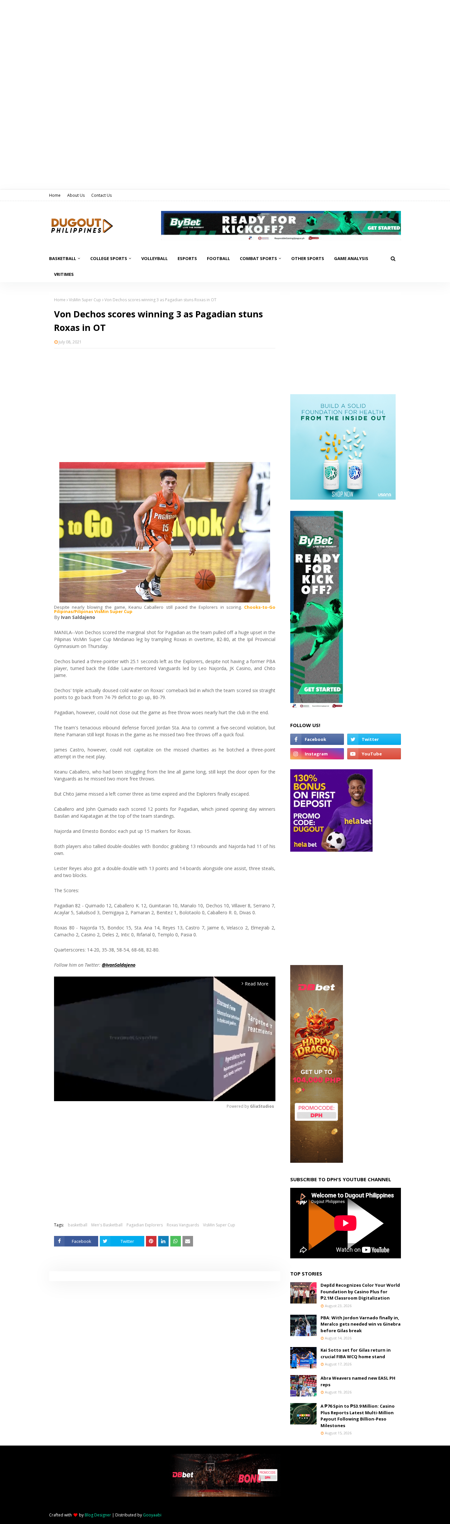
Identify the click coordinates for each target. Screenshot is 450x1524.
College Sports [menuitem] (108, 258)
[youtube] (374, 753)
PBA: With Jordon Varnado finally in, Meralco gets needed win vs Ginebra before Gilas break (361, 1324)
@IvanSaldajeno (118, 965)
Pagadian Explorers (145, 1225)
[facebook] (317, 739)
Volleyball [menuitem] (154, 258)
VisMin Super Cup (85, 300)
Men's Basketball (107, 1225)
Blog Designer (98, 1515)
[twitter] (374, 739)
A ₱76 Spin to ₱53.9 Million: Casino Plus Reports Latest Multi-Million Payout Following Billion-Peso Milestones (358, 1415)
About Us (76, 195)
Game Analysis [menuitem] (351, 258)
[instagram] (317, 753)
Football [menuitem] (218, 258)
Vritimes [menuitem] (64, 274)
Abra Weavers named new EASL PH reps (358, 1381)
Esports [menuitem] (187, 258)
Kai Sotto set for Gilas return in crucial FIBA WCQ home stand (356, 1353)
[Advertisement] (164, 401)
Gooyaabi (152, 1515)
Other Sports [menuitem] (307, 258)
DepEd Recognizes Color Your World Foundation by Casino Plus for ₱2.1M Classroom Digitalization (360, 1291)
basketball (77, 1225)
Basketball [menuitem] (62, 258)
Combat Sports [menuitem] (258, 258)
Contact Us (101, 195)
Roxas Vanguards (183, 1225)
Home (55, 195)
